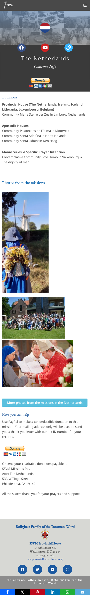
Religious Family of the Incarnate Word (45, 527)
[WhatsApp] (67, 592)
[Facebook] (22, 569)
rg (45, 559)
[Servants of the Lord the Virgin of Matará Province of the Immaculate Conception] (8, 5)
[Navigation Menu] (85, 5)
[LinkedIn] (52, 592)
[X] (22, 592)
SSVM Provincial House (45, 543)
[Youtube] (52, 569)
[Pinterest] (37, 592)
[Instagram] (67, 569)
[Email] (82, 592)
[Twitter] (37, 569)
